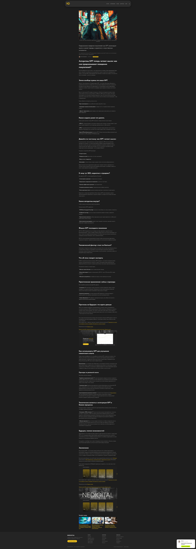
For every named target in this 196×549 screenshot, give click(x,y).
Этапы (117, 3)
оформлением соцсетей (106, 459)
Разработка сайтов (91, 538)
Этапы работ (104, 538)
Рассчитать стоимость (72, 541)
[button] (186, 543)
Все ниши (89, 536)
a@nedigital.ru (118, 541)
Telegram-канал (90, 326)
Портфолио (112, 3)
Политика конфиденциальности (118, 546)
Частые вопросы (105, 541)
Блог (126, 3)
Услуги (107, 3)
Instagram (118, 542)
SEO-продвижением (89, 459)
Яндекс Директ (113, 392)
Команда (103, 539)
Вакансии (103, 542)
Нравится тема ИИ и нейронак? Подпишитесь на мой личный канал (92, 329)
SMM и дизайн (90, 542)
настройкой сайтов (97, 459)
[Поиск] (129, 3)
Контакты (122, 3)
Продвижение (95, 56)
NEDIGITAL (71, 535)
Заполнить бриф (119, 538)
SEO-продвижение (91, 539)
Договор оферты (126, 546)
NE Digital (115, 458)
